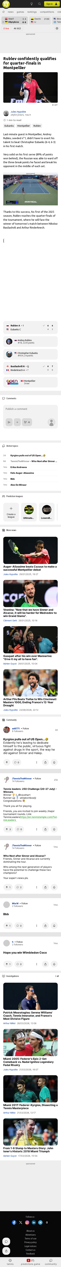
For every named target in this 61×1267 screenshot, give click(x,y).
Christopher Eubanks (28, 353)
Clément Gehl (10, 620)
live (6, 28)
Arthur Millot (9, 1023)
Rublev (37, 125)
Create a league (11, 515)
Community (51, 1264)
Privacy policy (30, 1242)
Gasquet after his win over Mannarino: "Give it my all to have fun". (27, 657)
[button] (39, 4)
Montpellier (23, 125)
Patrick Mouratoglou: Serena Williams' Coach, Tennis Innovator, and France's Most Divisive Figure (28, 1015)
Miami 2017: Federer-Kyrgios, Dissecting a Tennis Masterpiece (30, 1107)
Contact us (30, 1250)
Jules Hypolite (18, 111)
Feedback (30, 1254)
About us (30, 1231)
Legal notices (30, 1246)
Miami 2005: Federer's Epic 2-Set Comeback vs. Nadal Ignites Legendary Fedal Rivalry (28, 1062)
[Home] (3, 12)
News (10, 11)
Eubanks (9, 125)
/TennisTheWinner (22, 778)
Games (20, 11)
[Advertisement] (30, 43)
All (17, 28)
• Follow (25, 728)
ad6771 (16, 728)
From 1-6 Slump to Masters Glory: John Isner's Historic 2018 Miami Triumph (28, 1150)
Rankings (32, 11)
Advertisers (30, 1235)
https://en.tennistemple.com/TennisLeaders (30, 819)
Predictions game (30, 1264)
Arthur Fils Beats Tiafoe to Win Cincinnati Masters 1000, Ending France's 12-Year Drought (29, 702)
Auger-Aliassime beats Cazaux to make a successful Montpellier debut (30, 568)
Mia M (15, 903)
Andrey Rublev (25, 340)
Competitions (47, 11)
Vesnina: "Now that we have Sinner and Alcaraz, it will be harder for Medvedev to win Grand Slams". (30, 613)
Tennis (10, 1264)
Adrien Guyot (10, 663)
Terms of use (30, 1238)
